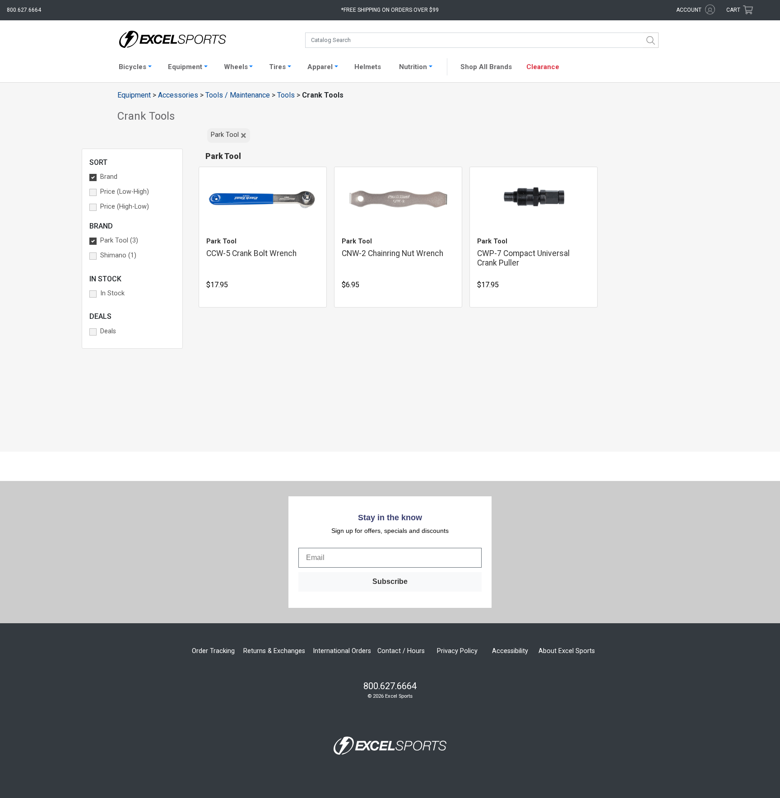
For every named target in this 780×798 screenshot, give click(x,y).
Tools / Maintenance (237, 95)
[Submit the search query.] (651, 40)
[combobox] (482, 40)
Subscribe (390, 581)
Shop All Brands (486, 67)
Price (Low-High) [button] (124, 192)
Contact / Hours (401, 651)
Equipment (134, 95)
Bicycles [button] (132, 67)
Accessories (178, 95)
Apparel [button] (320, 67)
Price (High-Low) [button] (124, 206)
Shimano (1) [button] (118, 255)
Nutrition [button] (413, 67)
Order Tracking (213, 651)
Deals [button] (108, 331)
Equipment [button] (185, 67)
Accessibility (510, 651)
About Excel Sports (567, 651)
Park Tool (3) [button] (119, 240)
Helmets (367, 67)
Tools (286, 95)
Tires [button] (277, 67)
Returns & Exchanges (274, 651)
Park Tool (229, 135)
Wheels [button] (236, 67)
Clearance (542, 67)
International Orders (342, 651)
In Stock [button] (112, 293)
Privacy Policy (457, 651)
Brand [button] (108, 177)
